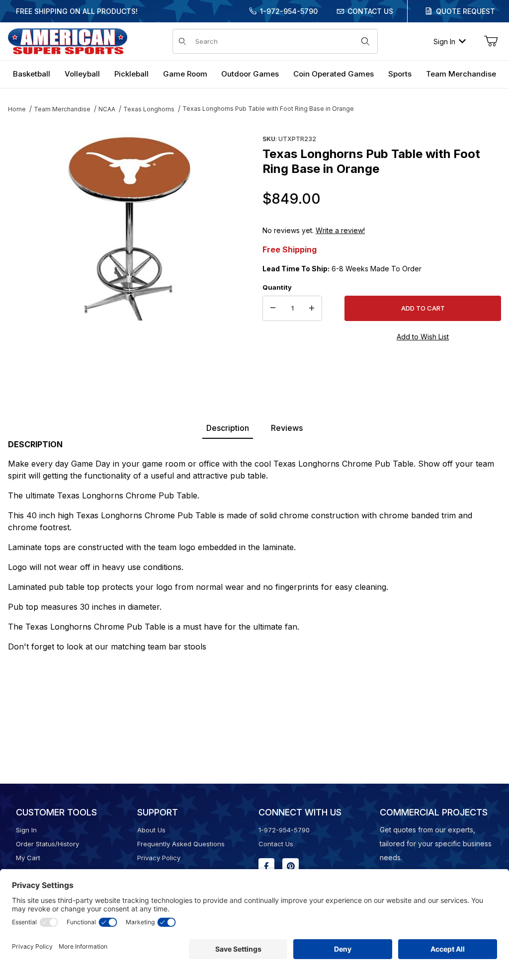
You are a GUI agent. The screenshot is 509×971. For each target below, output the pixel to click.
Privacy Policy (158, 858)
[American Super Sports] (67, 40)
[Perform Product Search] (365, 41)
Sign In (444, 41)
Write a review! (340, 230)
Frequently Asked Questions (181, 844)
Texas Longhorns (148, 109)
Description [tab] (227, 428)
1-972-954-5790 (289, 11)
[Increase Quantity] (312, 308)
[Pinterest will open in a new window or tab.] (290, 866)
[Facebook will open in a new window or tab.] (266, 866)
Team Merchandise (62, 109)
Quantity (277, 287)
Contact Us (370, 11)
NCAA (106, 109)
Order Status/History (47, 844)
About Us (151, 830)
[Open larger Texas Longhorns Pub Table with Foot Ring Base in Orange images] (127, 226)
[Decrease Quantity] (273, 308)
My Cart (28, 858)
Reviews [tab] (287, 428)
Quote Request (465, 11)
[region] (127, 346)
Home (17, 109)
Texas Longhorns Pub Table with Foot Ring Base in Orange (268, 108)
